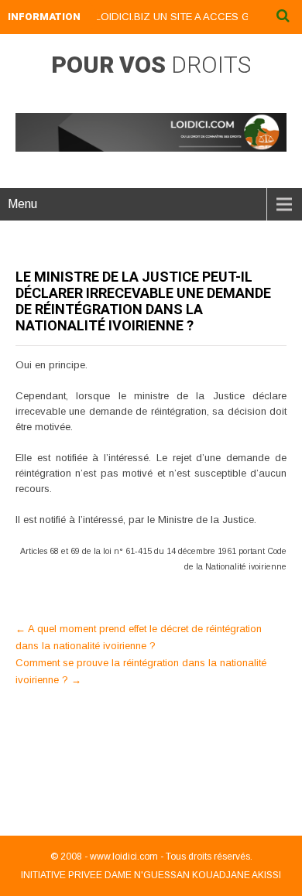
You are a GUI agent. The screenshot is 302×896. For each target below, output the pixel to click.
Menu (22, 203)
